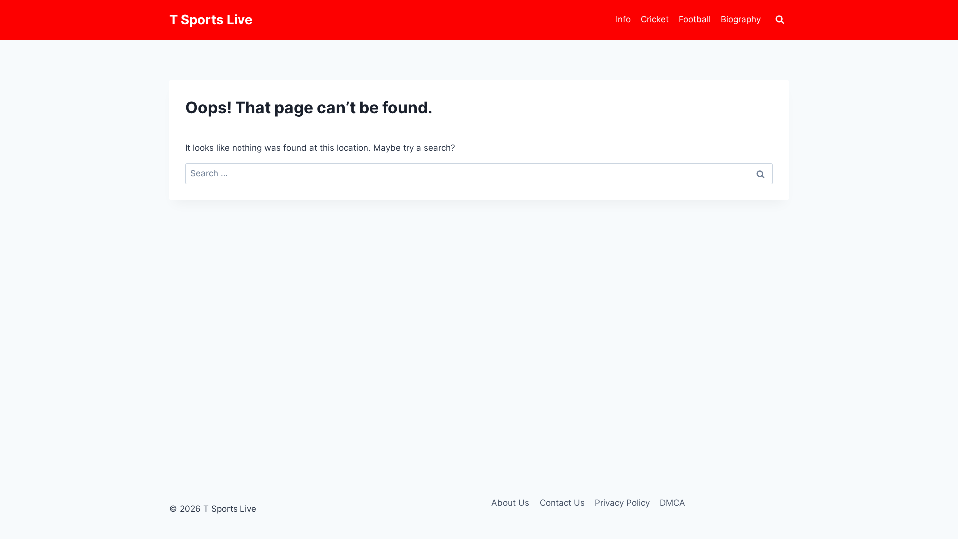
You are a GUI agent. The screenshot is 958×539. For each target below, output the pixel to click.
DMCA (672, 503)
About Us (510, 503)
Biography (741, 19)
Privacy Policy (622, 503)
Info (623, 19)
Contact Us (562, 503)
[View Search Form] (780, 20)
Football (695, 19)
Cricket (655, 19)
